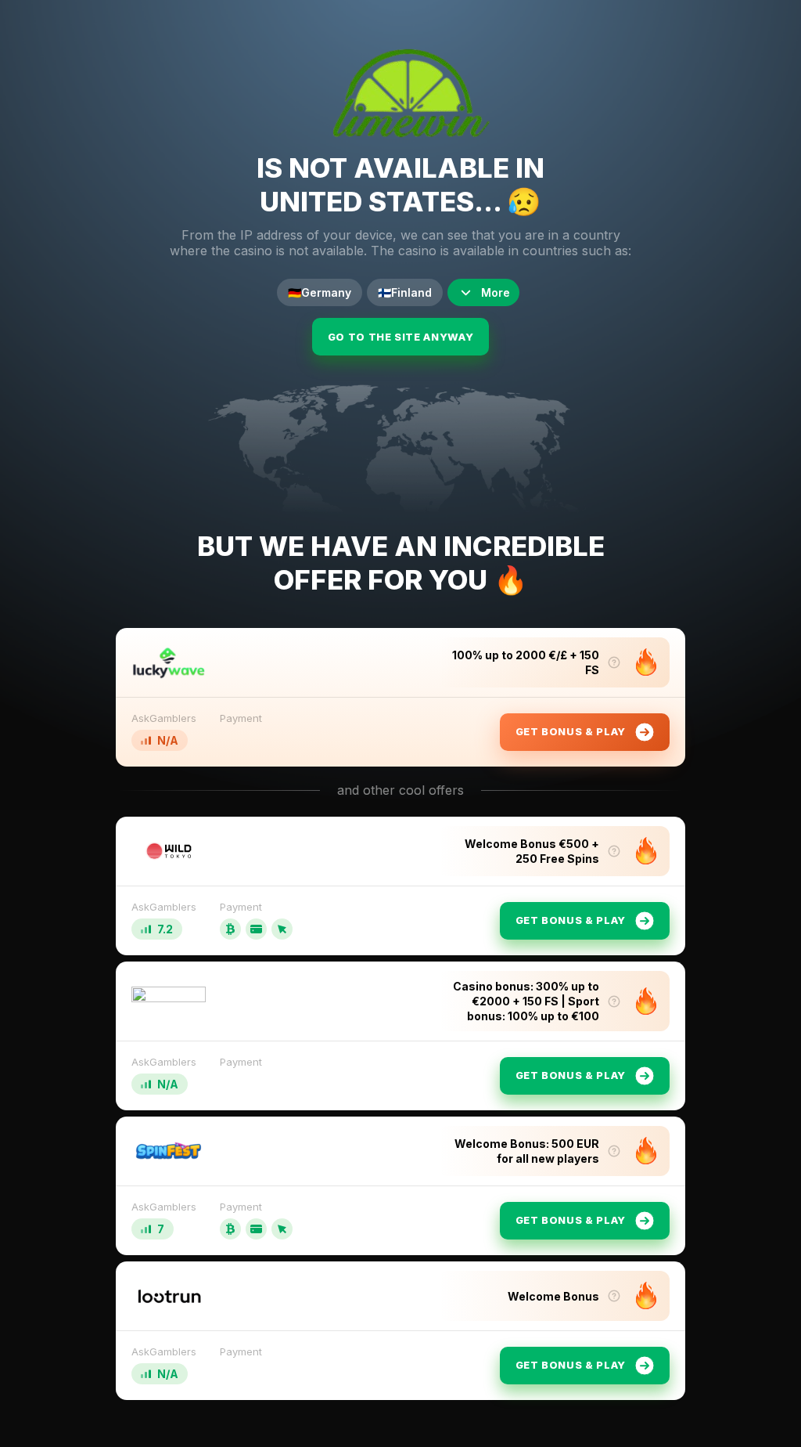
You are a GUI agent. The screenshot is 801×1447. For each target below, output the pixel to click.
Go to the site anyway (401, 336)
